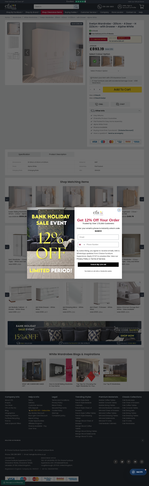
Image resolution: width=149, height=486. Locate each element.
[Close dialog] (119, 210)
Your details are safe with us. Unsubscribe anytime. (98, 271)
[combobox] (82, 244)
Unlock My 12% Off (98, 264)
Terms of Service (98, 259)
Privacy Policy (82, 259)
